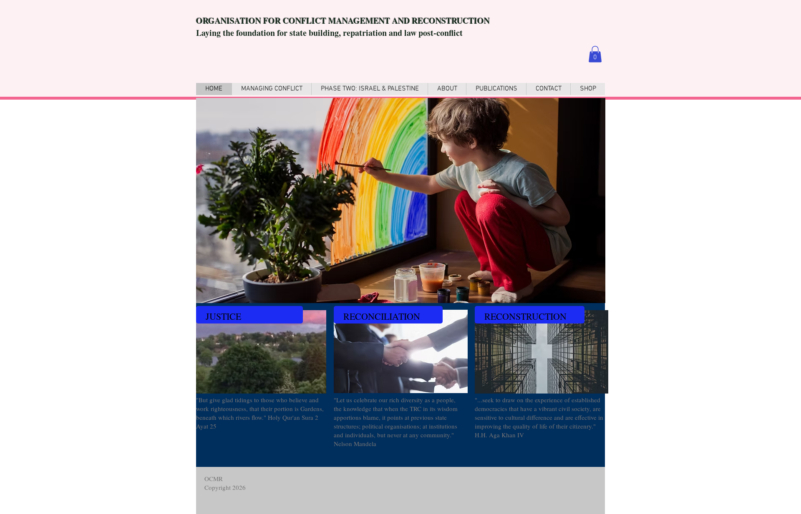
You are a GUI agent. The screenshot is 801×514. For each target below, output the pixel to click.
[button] (595, 54)
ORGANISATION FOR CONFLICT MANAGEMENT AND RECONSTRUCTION (343, 21)
